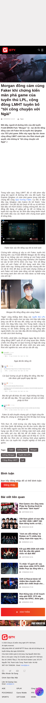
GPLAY (19, 688)
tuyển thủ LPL (38, 317)
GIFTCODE (21, 697)
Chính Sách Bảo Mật (10, 678)
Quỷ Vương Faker (23, 200)
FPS (32, 693)
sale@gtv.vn (10, 684)
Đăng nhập (9, 485)
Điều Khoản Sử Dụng (10, 673)
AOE (3, 688)
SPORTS (5, 697)
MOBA (33, 697)
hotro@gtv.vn (25, 665)
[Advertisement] (23, 23)
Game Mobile (22, 693)
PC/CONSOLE (7, 693)
